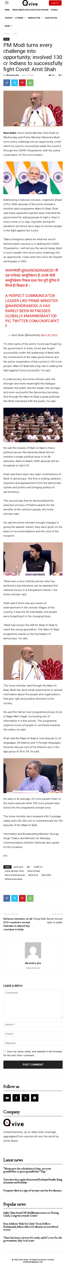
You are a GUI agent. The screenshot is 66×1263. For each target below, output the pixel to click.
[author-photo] (33, 958)
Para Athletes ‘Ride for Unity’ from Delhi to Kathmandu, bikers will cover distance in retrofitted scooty (30, 1226)
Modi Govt (33, 875)
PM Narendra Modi (13, 879)
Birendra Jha (12, 75)
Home (6, 33)
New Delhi (46, 875)
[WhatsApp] (30, 82)
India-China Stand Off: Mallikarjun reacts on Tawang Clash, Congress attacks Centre (31, 1214)
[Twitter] (14, 82)
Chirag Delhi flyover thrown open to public (48, 920)
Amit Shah (18, 867)
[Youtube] (7, 1098)
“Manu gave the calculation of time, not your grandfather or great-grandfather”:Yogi (27, 1170)
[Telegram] (34, 1098)
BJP (28, 867)
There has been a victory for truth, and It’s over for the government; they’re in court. (32, 1239)
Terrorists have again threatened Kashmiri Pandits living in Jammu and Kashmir (32, 1181)
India (15, 33)
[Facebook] (6, 82)
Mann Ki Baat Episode (15, 875)
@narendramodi (37, 270)
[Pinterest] (22, 82)
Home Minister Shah (14, 871)
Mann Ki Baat (34, 871)
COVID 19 (38, 867)
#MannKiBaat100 (40, 316)
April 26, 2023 (49, 335)
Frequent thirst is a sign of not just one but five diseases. (32, 1190)
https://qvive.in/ (33, 968)
